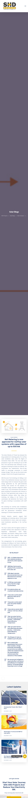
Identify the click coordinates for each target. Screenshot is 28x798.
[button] (25, 756)
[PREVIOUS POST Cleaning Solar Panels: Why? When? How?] (3, 678)
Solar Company (14, 437)
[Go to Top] (25, 795)
